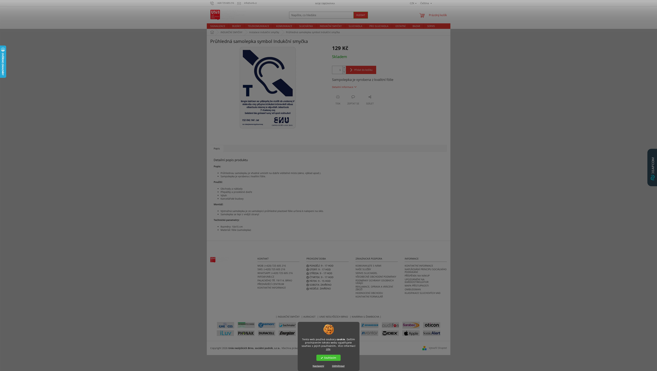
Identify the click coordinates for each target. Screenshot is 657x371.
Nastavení (318, 366)
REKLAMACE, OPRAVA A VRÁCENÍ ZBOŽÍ (374, 288)
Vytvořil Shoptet (438, 347)
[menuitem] (218, 26)
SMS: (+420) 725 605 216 (271, 269)
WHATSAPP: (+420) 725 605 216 (275, 273)
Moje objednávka (325, 3)
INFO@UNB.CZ (265, 276)
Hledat (360, 15)
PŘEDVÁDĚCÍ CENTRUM (270, 284)
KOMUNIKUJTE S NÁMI (368, 265)
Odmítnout (338, 366)
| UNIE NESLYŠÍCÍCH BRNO (332, 316)
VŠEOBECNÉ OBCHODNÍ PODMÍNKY (376, 276)
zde (328, 349)
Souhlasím (330, 357)
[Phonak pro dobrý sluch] (246, 332)
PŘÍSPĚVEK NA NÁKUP (417, 275)
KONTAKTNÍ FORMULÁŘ (369, 296)
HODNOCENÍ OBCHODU (369, 293)
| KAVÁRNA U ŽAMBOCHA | (365, 316)
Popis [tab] (217, 148)
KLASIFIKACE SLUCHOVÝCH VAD (422, 293)
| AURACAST (308, 316)
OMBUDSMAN (413, 289)
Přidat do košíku (363, 69)
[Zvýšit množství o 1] (344, 68)
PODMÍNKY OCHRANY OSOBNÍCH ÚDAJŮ (375, 281)
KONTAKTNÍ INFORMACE (271, 287)
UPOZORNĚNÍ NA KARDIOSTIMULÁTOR (417, 280)
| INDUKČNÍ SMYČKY (288, 316)
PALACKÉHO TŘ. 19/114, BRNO (274, 280)
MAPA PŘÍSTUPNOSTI (417, 285)
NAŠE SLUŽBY (363, 269)
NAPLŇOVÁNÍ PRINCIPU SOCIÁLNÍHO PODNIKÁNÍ (426, 270)
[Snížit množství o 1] (344, 72)
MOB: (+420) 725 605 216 (271, 265)
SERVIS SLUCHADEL (366, 273)
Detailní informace (342, 87)
